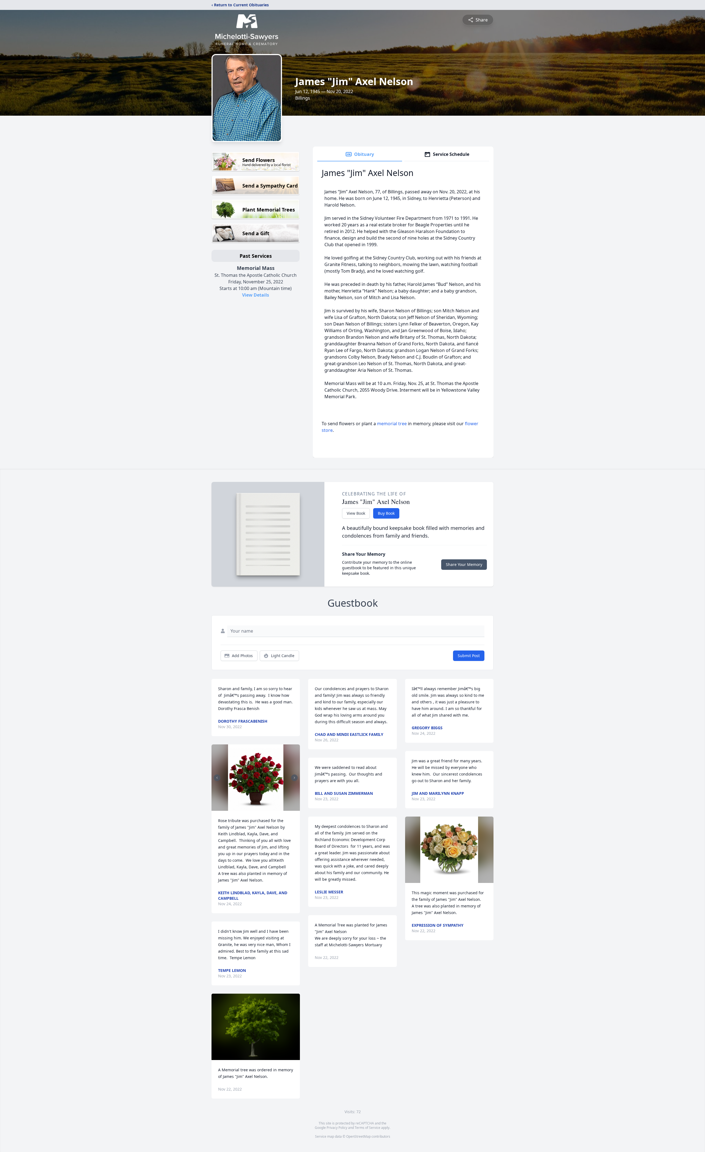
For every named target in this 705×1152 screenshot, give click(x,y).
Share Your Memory (464, 564)
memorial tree (392, 424)
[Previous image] (217, 777)
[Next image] (294, 777)
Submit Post (469, 655)
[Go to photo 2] (257, 807)
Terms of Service (367, 1127)
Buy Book (386, 513)
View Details (255, 295)
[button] (255, 777)
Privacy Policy (337, 1127)
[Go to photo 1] (254, 807)
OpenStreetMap (358, 1136)
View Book (356, 513)
